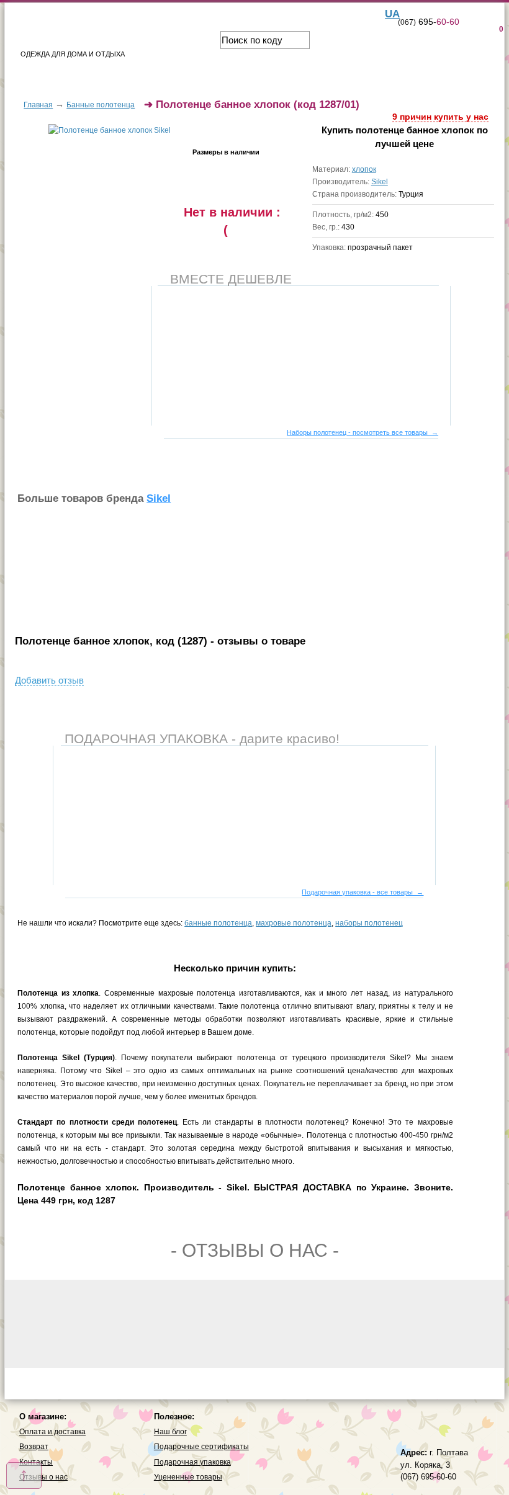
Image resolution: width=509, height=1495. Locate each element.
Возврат (33, 1446)
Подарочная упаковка (192, 1462)
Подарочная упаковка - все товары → (362, 892)
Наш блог (170, 1431)
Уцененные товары (188, 1477)
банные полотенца (218, 923)
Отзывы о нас (43, 1477)
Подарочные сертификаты (201, 1446)
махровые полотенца (293, 923)
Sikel (379, 181)
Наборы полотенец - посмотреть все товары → (362, 432)
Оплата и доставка (52, 1431)
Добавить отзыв (49, 680)
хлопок (364, 169)
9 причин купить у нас (440, 117)
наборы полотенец (369, 923)
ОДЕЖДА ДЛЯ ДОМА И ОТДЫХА (72, 54)
